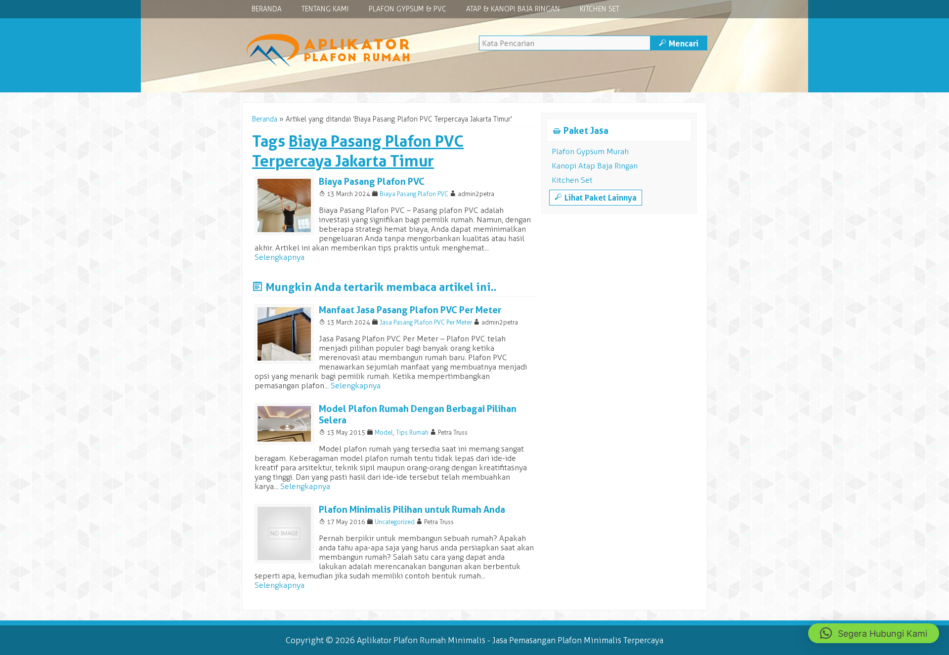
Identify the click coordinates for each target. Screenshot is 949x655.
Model (384, 432)
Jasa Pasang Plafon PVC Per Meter (426, 322)
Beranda (267, 9)
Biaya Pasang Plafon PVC (372, 181)
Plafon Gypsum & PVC (407, 9)
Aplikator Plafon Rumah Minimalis (421, 640)
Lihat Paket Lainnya (596, 198)
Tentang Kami (325, 9)
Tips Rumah (412, 432)
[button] (873, 633)
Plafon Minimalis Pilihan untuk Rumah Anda (412, 509)
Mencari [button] (678, 43)
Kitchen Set (599, 9)
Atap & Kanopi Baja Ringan (513, 9)
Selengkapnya (279, 257)
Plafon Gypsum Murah (590, 151)
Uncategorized (395, 522)
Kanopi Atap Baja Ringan (595, 165)
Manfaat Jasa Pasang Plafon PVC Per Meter (410, 310)
